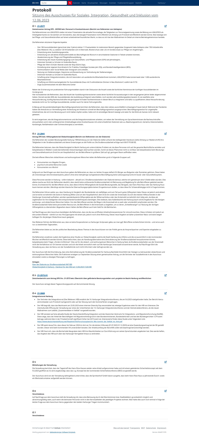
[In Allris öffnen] (166, 26)
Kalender (76, 3)
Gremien (112, 3)
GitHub (57, 428)
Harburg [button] (161, 3)
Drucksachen (93, 3)
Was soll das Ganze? (121, 428)
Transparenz (135, 428)
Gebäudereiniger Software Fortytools (62, 432)
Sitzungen (103, 3)
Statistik (138, 3)
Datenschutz (151, 428)
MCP (143, 428)
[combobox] (53, 3)
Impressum (161, 428)
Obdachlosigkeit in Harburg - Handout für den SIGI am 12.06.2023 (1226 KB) (62, 267)
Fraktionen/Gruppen (126, 3)
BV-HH (35, 2)
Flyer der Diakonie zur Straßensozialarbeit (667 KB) (52, 264)
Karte (84, 3)
